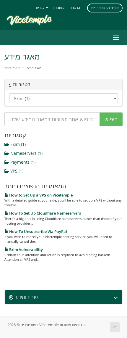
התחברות (59, 7)
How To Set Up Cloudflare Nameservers (44, 213)
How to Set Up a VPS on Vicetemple (40, 195)
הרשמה (75, 7)
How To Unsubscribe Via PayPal (37, 231)
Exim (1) (17, 144)
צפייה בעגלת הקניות (104, 8)
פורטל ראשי (12, 68)
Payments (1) (22, 162)
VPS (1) (16, 171)
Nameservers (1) (26, 153)
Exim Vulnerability (25, 249)
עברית (40, 7)
